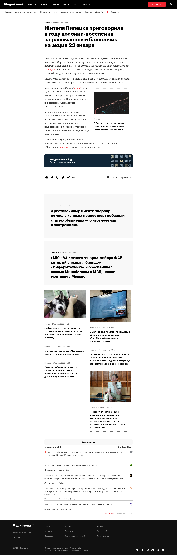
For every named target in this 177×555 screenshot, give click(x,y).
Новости (32, 4)
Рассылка (69, 530)
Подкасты (85, 4)
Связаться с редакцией (122, 177)
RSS (68, 525)
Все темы (114, 12)
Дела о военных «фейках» (26, 11)
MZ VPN (100, 525)
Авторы (48, 530)
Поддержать (156, 4)
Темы (47, 525)
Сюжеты (44, 4)
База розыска (103, 535)
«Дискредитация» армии (70, 11)
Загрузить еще (88, 442)
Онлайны (55, 4)
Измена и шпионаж (48, 11)
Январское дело (50, 50)
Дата (75, 4)
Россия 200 (102, 530)
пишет (78, 88)
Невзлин (8, 11)
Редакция (49, 535)
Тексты (66, 4)
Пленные (88, 11)
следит (64, 147)
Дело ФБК (99, 11)
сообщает (49, 70)
